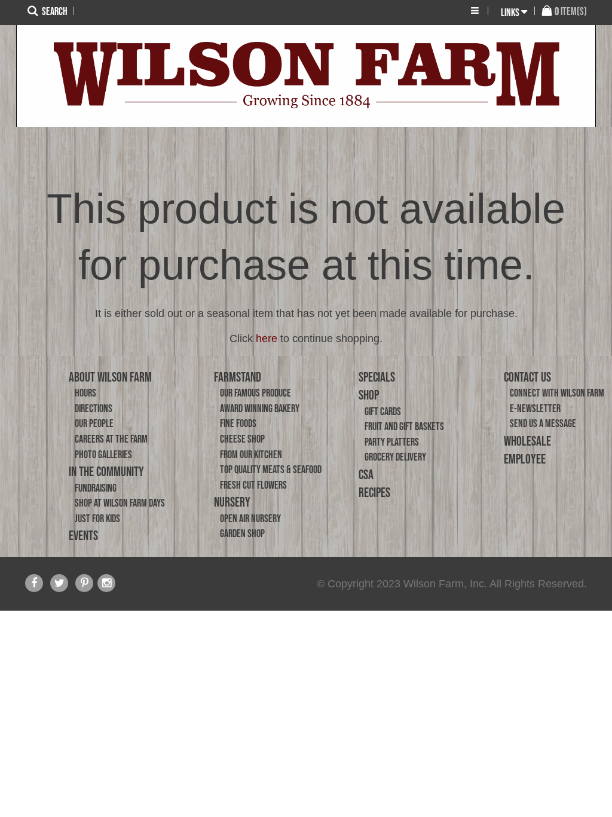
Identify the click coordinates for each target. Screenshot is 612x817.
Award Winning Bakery (259, 408)
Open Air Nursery (250, 519)
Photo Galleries (103, 455)
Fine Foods (238, 423)
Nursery (232, 502)
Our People (94, 423)
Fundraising (96, 488)
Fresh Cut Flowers (253, 485)
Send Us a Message (543, 423)
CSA (366, 474)
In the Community (106, 471)
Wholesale (527, 441)
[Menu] (475, 10)
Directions (93, 408)
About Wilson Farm (110, 377)
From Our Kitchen (251, 455)
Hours (85, 393)
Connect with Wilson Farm (557, 393)
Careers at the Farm (111, 439)
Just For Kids (97, 519)
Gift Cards (383, 411)
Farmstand (237, 377)
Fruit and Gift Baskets (404, 426)
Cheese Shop (242, 439)
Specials (377, 377)
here (266, 339)
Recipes (374, 492)
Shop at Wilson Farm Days (120, 503)
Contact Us (527, 377)
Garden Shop (242, 533)
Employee (525, 459)
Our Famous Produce (255, 393)
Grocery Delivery (395, 457)
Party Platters (392, 442)
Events (83, 535)
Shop (369, 395)
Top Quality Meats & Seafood (271, 469)
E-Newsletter (535, 408)
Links (510, 13)
